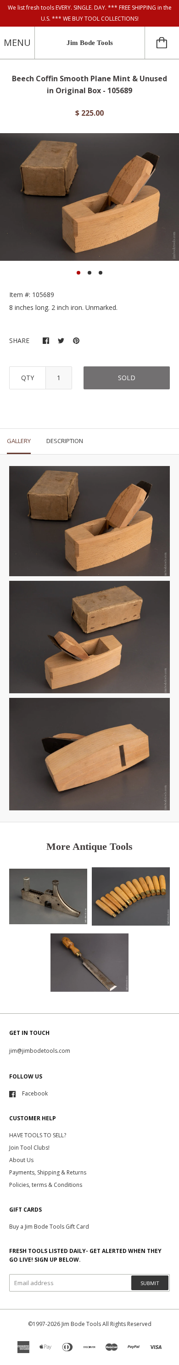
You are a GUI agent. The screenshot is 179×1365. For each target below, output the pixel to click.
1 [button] (78, 273)
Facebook (35, 1093)
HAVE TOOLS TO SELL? (37, 1135)
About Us (21, 1160)
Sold (126, 377)
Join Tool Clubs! (29, 1148)
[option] (89, 197)
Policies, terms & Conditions (45, 1185)
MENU (17, 42)
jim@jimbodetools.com (39, 1051)
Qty (27, 377)
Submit (149, 1283)
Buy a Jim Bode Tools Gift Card (49, 1226)
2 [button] (89, 273)
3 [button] (100, 273)
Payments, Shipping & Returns (47, 1172)
